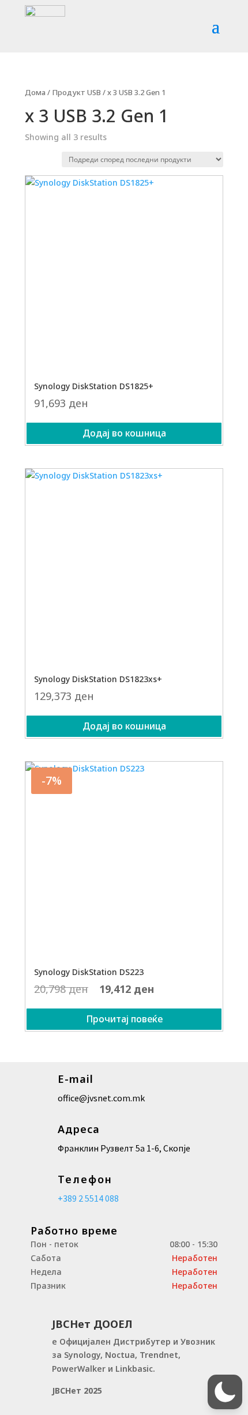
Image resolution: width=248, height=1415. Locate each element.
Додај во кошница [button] (124, 433)
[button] (225, 1392)
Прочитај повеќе (124, 1019)
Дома (35, 92)
